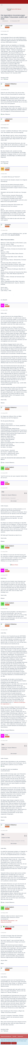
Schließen (14, 1043)
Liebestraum (5, 21)
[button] (2, 2)
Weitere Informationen (5, 1043)
